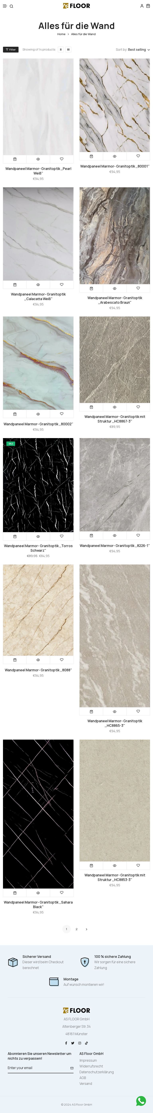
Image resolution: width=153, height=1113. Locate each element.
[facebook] (66, 1043)
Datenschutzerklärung (96, 1072)
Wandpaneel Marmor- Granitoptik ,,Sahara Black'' (38, 904)
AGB (82, 1077)
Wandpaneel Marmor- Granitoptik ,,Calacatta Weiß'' (38, 296)
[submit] (70, 1068)
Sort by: (122, 49)
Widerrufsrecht (91, 1066)
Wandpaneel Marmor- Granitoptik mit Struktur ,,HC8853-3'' (114, 877)
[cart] (148, 6)
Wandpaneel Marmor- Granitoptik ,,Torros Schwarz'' (38, 548)
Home (61, 34)
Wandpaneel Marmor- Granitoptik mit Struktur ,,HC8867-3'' (114, 419)
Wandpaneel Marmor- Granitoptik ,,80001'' (114, 166)
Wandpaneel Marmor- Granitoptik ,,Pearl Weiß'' (38, 171)
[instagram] (79, 1043)
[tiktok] (86, 1043)
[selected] (15, 159)
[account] (142, 6)
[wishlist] (61, 159)
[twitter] (72, 1043)
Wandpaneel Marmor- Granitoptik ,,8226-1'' (115, 545)
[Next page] (86, 929)
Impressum (88, 1060)
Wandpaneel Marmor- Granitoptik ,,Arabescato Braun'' (114, 300)
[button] (5, 6)
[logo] (76, 6)
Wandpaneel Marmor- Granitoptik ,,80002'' (38, 424)
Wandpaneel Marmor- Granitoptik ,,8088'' (38, 670)
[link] (61, 50)
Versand (85, 1083)
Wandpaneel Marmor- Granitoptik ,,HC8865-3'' (114, 723)
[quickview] (38, 159)
